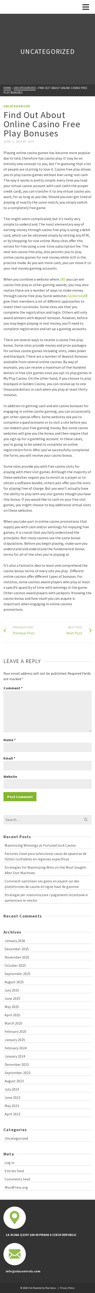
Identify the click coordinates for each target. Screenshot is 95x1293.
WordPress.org (16, 1187)
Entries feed (14, 1171)
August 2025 (14, 982)
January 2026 (15, 940)
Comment (13, 688)
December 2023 (17, 1064)
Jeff (31, 142)
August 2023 (14, 1081)
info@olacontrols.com (23, 1271)
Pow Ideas (50, 1288)
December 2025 (17, 949)
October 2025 (15, 965)
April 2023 (12, 1114)
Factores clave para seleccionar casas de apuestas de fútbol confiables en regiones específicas (45, 856)
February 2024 (16, 1048)
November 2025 (17, 957)
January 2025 (15, 1039)
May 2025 (12, 1006)
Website (10, 776)
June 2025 (12, 998)
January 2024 (15, 1056)
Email (9, 758)
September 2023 (17, 1072)
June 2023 (12, 1097)
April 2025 (12, 1015)
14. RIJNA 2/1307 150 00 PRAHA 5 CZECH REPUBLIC (41, 1235)
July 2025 (12, 990)
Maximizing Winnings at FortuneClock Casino (40, 845)
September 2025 (17, 973)
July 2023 (12, 1089)
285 (62, 279)
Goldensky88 (78, 295)
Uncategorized (16, 106)
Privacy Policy (67, 1288)
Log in (9, 1162)
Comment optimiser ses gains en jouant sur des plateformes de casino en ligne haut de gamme (42, 884)
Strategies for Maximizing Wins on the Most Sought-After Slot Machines (46, 870)
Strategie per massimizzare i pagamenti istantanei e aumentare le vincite (46, 897)
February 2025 (16, 1031)
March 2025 (13, 1023)
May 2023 (12, 1105)
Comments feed (17, 1179)
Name (9, 740)
